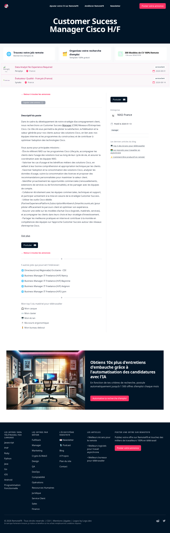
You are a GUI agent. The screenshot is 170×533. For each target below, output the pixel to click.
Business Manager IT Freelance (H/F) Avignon (47, 286)
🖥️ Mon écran (28, 318)
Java (6, 463)
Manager (66, 125)
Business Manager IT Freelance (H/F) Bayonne (47, 280)
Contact (63, 466)
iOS (6, 474)
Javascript (9, 442)
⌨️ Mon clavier (28, 313)
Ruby (6, 453)
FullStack (36, 439)
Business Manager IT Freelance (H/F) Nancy (46, 275)
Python (7, 458)
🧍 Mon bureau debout (33, 327)
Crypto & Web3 (39, 455)
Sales (34, 503)
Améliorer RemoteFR (94, 6)
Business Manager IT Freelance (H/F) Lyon (45, 291)
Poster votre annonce (152, 6)
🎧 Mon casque (29, 308)
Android (8, 479)
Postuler (28, 245)
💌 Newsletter (67, 439)
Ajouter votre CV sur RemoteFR (64, 6)
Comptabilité (38, 477)
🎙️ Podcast (65, 445)
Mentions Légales (62, 520)
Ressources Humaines (43, 487)
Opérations (37, 482)
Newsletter (115, 6)
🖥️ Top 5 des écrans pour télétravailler (127, 146)
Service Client (38, 498)
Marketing (37, 450)
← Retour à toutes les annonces (35, 94)
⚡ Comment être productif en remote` (127, 157)
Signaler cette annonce (31, 102)
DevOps (36, 471)
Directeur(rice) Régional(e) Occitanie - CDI (45, 270)
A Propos (64, 455)
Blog (62, 450)
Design (35, 461)
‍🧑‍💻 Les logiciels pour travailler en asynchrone (125, 151)
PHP (6, 447)
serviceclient (160, 67)
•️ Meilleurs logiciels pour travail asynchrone (96, 449)
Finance (36, 509)
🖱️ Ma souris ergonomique (35, 322)
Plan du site (65, 461)
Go (5, 469)
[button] (25, 235)
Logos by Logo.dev (82, 520)
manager (115, 130)
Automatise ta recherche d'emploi (110, 398)
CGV (48, 520)
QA (33, 466)
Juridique (36, 493)
